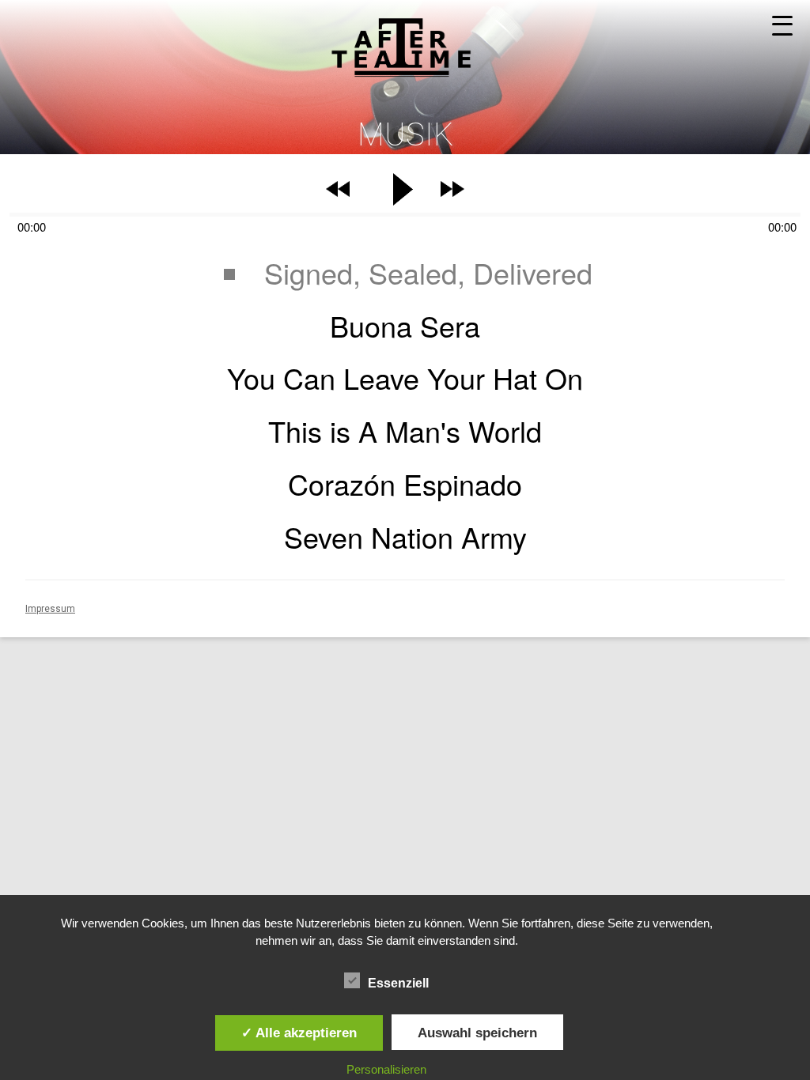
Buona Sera (405, 325)
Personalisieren (386, 1069)
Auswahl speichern (477, 1032)
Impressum (50, 608)
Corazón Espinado (405, 483)
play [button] (405, 189)
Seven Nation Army (405, 536)
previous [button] (338, 197)
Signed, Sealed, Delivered (428, 272)
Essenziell (398, 983)
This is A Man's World (405, 430)
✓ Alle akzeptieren (299, 1032)
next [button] (452, 197)
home (405, 39)
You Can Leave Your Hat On (405, 377)
